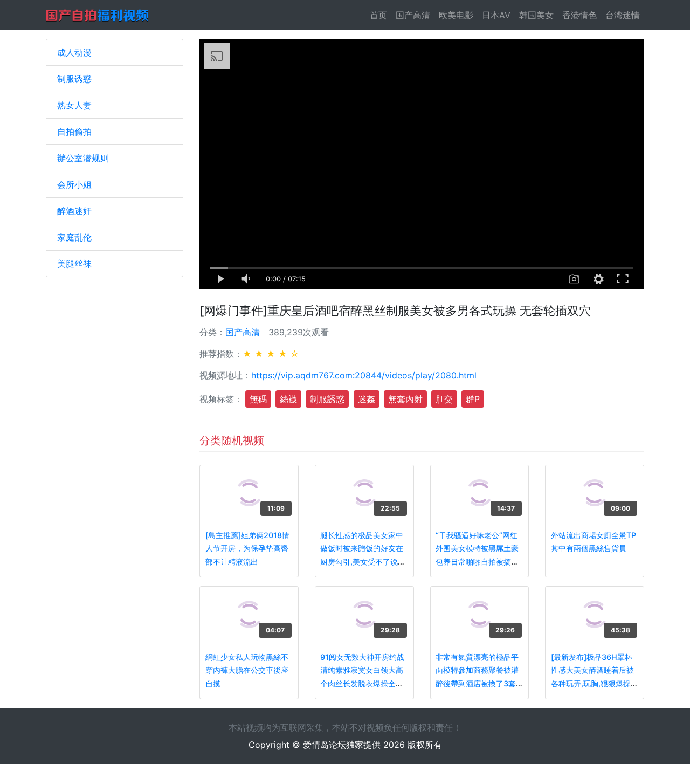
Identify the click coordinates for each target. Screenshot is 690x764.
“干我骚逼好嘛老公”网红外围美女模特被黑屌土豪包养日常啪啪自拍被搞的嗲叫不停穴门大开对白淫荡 (477, 562)
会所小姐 (74, 184)
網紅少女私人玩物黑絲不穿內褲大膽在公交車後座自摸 (246, 670)
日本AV (496, 15)
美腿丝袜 (74, 263)
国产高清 (413, 15)
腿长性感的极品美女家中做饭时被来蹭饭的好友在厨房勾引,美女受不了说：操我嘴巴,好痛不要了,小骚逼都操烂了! (364, 562)
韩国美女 (536, 15)
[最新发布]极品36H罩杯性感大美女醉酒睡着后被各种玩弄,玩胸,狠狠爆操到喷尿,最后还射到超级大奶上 (594, 683)
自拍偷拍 (74, 131)
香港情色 (579, 15)
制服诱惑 (74, 78)
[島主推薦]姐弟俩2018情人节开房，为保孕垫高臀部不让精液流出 (247, 548)
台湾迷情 (622, 15)
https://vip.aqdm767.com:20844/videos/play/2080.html (364, 375)
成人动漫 (74, 52)
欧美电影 (456, 15)
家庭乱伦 (74, 237)
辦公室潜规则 (83, 158)
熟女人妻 (74, 105)
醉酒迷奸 (74, 210)
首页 (380, 15)
